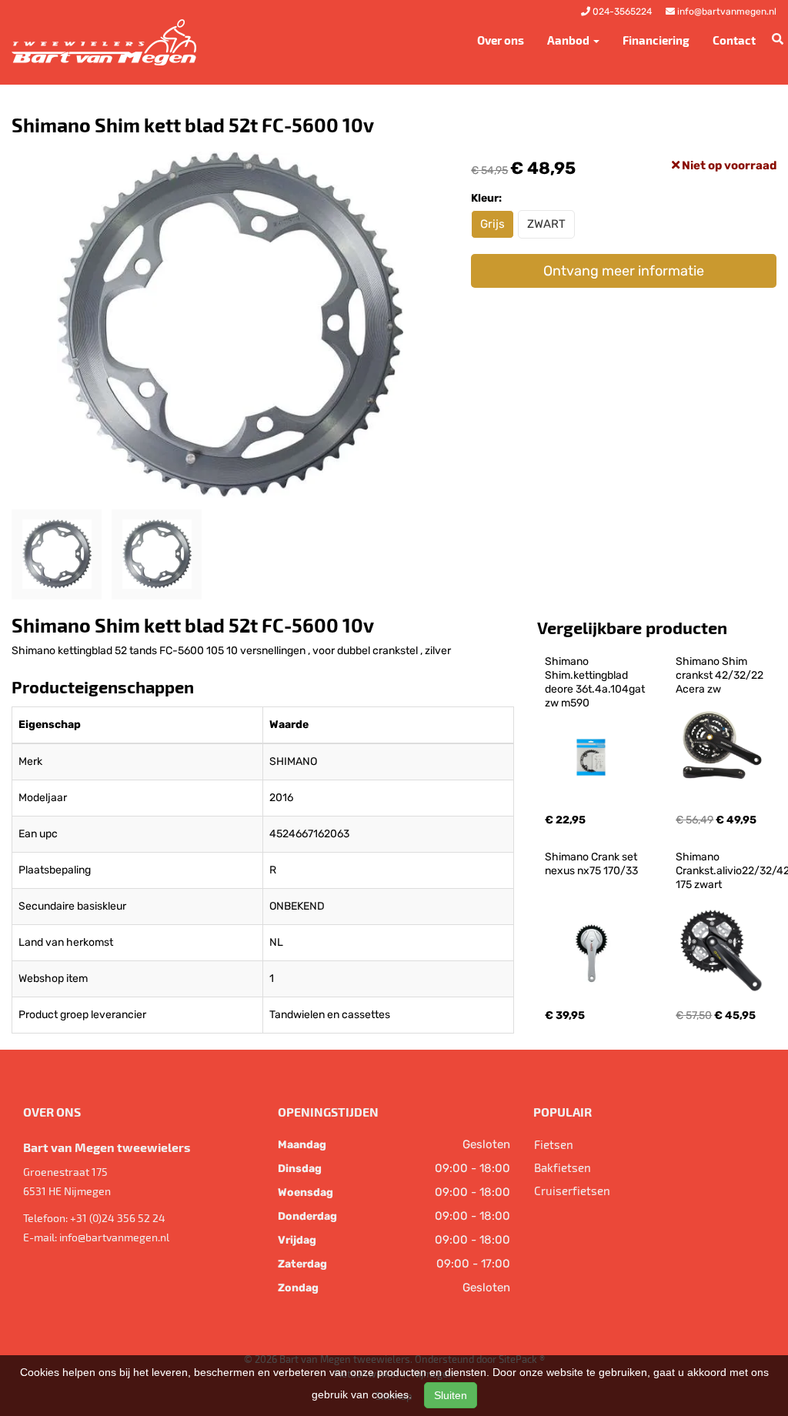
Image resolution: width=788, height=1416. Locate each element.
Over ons (500, 40)
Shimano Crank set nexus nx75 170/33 (592, 863)
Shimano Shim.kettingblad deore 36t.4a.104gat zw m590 (596, 682)
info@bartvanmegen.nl (114, 1237)
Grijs (492, 224)
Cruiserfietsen (572, 1190)
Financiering (656, 40)
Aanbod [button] (569, 40)
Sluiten (450, 1395)
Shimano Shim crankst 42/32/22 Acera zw (721, 675)
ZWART (546, 224)
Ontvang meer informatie (623, 270)
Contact (734, 40)
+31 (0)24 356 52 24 (117, 1217)
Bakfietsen (562, 1167)
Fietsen (553, 1144)
